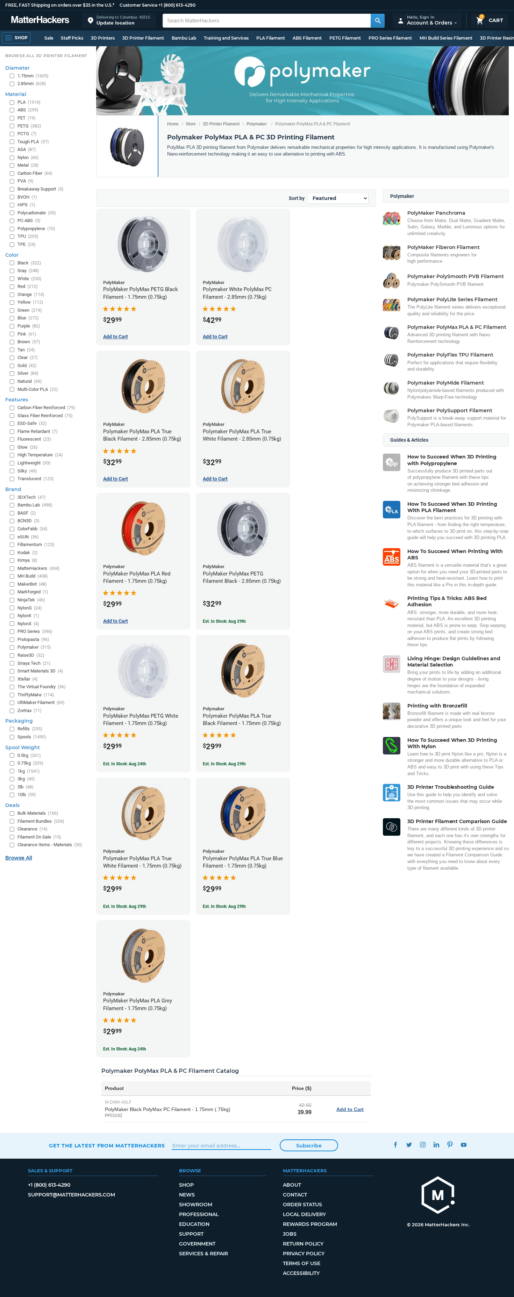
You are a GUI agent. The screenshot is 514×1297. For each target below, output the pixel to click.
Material (15, 94)
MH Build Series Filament (446, 38)
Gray (28, 270)
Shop (186, 1185)
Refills (29, 728)
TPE (26, 244)
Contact (295, 1195)
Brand (13, 489)
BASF (26, 513)
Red (27, 286)
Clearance (32, 829)
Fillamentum (36, 544)
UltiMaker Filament (41, 702)
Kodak (27, 552)
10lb (26, 794)
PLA (29, 102)
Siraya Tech (34, 663)
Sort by (297, 198)
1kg (28, 771)
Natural (29, 381)
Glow (27, 447)
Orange (30, 294)
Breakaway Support (40, 189)
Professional (199, 1214)
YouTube (463, 1145)
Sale (48, 38)
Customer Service (138, 5)
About (292, 1185)
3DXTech (31, 497)
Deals (12, 805)
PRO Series (34, 631)
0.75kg (30, 763)
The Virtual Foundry (41, 686)
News (187, 1195)
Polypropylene (36, 228)
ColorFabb (32, 528)
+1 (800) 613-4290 (176, 5)
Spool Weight (22, 747)
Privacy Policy (303, 1253)
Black (29, 262)
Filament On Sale (39, 837)
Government (197, 1244)
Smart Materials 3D (40, 671)
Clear (27, 357)
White (29, 278)
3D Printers (103, 38)
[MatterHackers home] (40, 20)
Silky (27, 471)
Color (12, 255)
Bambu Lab (184, 38)
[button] (119, 20)
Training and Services (226, 38)
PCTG (27, 133)
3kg (26, 778)
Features (16, 399)
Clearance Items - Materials (49, 844)
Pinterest (450, 1145)
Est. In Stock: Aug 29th (224, 621)
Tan (26, 349)
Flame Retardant (37, 431)
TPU (27, 236)
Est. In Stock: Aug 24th (124, 763)
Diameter (17, 68)
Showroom (195, 1204)
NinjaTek (31, 599)
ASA (26, 149)
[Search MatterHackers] (378, 21)
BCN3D (28, 520)
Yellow (30, 302)
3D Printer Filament (143, 38)
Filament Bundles (40, 821)
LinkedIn (436, 1145)
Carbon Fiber (34, 173)
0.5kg (29, 755)
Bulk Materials (37, 813)
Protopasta (33, 639)
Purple (28, 326)
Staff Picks (72, 38)
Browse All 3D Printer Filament (46, 55)
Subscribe (309, 1146)
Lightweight (34, 462)
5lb (25, 786)
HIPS (26, 204)
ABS (27, 109)
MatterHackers (38, 568)
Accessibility (301, 1273)
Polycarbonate (36, 212)
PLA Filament (270, 38)
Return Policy (303, 1244)
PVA (25, 181)
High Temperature (40, 454)
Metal (28, 165)
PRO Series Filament (390, 38)
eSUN (28, 536)
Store (191, 124)
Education (194, 1224)
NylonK (28, 615)
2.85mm (31, 83)
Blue (28, 317)
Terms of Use (301, 1263)
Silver (27, 373)
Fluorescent (34, 439)
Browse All (18, 858)
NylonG (29, 607)
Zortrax (29, 710)
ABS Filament (307, 38)
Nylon (28, 157)
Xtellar (27, 679)
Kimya (27, 560)
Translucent (35, 478)
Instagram (422, 1145)
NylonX (28, 623)
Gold (27, 365)
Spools (31, 736)
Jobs (290, 1234)
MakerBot (32, 584)
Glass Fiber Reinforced (45, 415)
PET (26, 117)
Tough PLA (33, 141)
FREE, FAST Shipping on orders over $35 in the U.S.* (59, 5)
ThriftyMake (35, 694)
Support (191, 1234)
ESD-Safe (32, 423)
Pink (26, 334)
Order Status (302, 1204)
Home (173, 124)
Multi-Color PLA (37, 389)
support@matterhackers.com (71, 1195)
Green (29, 310)
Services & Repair (203, 1253)
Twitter (409, 1145)
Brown (28, 341)
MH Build (32, 576)
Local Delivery (304, 1214)
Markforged (32, 591)
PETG (29, 126)
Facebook (395, 1145)
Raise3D (30, 655)
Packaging (19, 721)
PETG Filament (345, 38)
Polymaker (257, 124)
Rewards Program (310, 1224)
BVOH (27, 197)
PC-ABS (29, 220)
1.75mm (33, 75)
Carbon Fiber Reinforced (46, 407)
